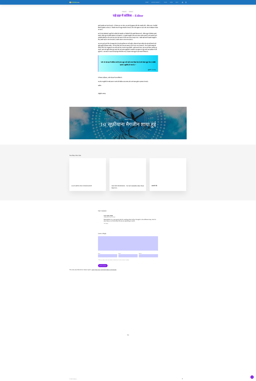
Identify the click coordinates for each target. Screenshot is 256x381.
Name (99, 253)
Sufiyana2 (154, 160)
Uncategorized (74, 160)
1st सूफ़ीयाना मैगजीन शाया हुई (128, 123)
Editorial (131, 11)
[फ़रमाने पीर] (168, 174)
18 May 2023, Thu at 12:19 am (109, 217)
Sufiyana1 (124, 11)
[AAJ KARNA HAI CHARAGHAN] (87, 174)
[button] (128, 335)
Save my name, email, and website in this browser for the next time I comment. (114, 259)
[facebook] (182, 379)
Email (119, 253)
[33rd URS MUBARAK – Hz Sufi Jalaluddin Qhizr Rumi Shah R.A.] (127, 174)
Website (140, 253)
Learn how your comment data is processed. (104, 269)
